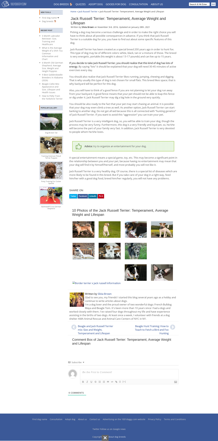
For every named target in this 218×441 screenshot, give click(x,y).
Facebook (83, 196)
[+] (124, 381)
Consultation (138, 4)
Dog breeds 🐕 (63, 4)
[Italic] (87, 382)
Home (73, 11)
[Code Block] (112, 382)
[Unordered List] (104, 382)
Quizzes (80, 4)
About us (157, 4)
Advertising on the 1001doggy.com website (124, 419)
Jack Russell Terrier (87, 11)
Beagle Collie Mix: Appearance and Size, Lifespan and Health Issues (51, 88)
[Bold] (83, 382)
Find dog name (39, 419)
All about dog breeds (115, 436)
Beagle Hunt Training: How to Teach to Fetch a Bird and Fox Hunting (152, 329)
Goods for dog (116, 4)
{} (120, 381)
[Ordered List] (100, 382)
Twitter (73, 196)
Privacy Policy (154, 419)
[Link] (116, 382)
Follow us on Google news (113, 429)
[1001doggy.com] (14, 4)
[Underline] (91, 382)
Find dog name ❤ (50, 17)
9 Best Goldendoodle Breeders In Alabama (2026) (52, 77)
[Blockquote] (108, 382)
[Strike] (95, 382)
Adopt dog (96, 4)
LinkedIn (92, 196)
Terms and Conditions (175, 419)
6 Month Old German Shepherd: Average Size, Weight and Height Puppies (52, 67)
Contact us (95, 419)
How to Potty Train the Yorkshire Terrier (52, 97)
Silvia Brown (105, 293)
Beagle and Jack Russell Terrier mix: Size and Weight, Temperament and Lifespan (95, 329)
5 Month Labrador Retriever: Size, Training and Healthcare (51, 40)
